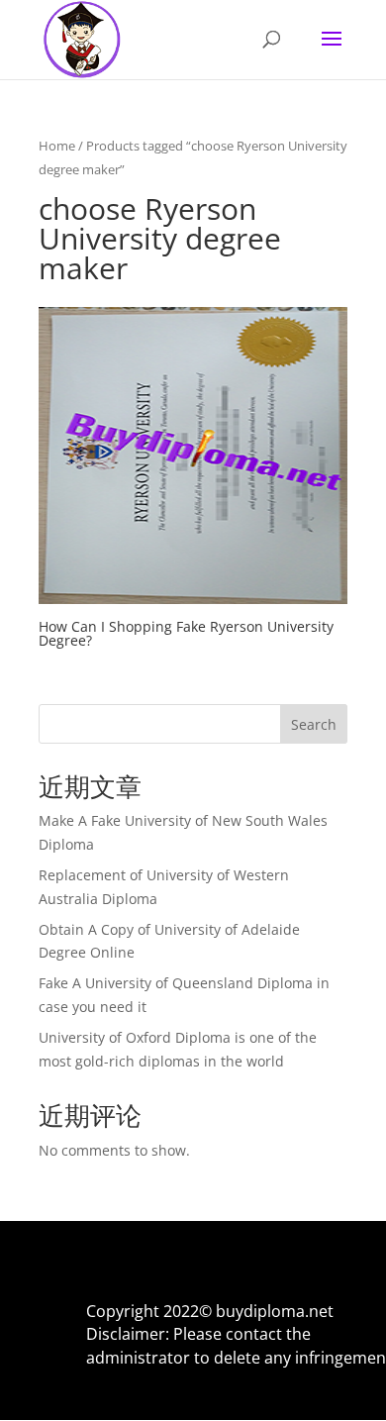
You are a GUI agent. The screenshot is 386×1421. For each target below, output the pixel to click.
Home (57, 145)
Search (314, 724)
